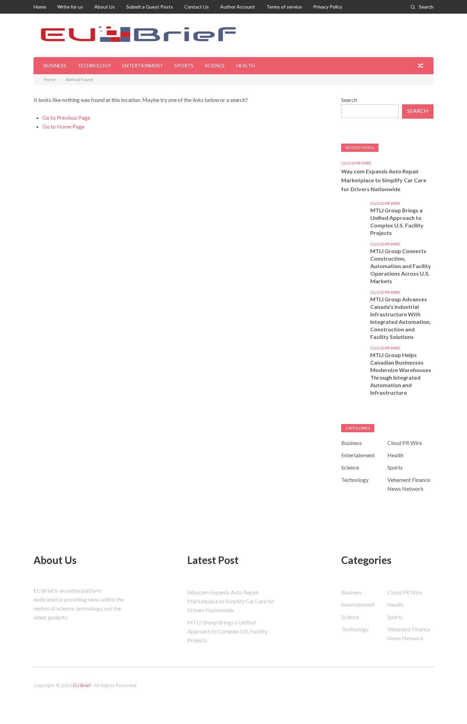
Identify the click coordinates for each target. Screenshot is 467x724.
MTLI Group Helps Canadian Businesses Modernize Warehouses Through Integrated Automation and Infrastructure (400, 374)
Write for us (70, 7)
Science (215, 65)
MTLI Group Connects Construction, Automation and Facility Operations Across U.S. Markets (400, 266)
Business (55, 65)
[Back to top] (447, 704)
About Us (104, 7)
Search (426, 7)
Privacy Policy (327, 7)
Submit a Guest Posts (149, 7)
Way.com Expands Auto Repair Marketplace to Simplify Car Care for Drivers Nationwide (383, 180)
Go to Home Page (63, 126)
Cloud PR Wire (356, 163)
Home (40, 7)
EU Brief (82, 685)
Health (245, 65)
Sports (184, 65)
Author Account (237, 7)
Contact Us (196, 7)
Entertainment (142, 65)
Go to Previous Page (66, 117)
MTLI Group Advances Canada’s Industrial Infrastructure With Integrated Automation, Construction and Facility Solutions (400, 318)
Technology (94, 65)
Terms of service (284, 7)
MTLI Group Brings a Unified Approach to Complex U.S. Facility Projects (397, 221)
